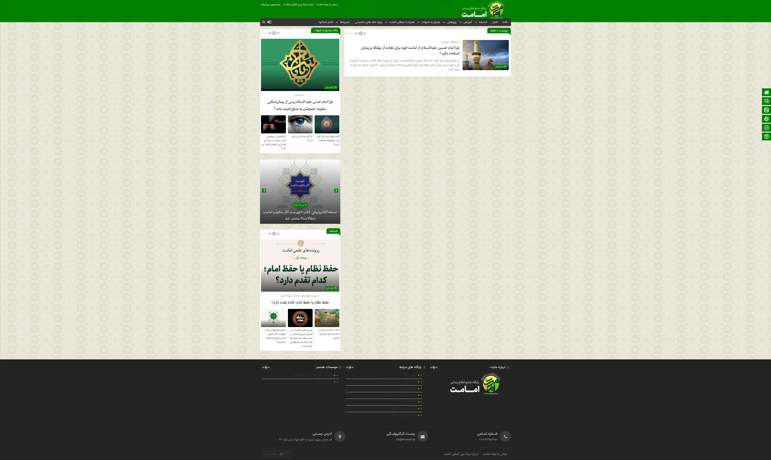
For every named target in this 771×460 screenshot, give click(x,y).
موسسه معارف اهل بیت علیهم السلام (312, 375)
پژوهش (452, 22)
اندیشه (483, 22)
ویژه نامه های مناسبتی (368, 22)
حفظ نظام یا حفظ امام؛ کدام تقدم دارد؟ (300, 302)
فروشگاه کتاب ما (407, 402)
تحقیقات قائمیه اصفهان (403, 408)
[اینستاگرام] (767, 128)
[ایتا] (767, 110)
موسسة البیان (325, 382)
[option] (300, 191)
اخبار (495, 22)
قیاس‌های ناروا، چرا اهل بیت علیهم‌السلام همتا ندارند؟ (328, 140)
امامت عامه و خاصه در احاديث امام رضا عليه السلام (328, 334)
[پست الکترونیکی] (767, 101)
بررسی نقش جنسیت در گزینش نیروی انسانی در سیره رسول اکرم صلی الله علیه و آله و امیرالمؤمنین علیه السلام (301, 338)
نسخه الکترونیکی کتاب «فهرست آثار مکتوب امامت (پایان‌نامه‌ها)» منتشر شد (275, 336)
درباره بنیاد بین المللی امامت (299, 4)
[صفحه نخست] (767, 93)
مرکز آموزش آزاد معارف (404, 415)
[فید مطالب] (288, 454)
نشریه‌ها (345, 22)
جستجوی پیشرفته (270, 4)
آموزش (467, 22)
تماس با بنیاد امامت (327, 4)
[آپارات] (767, 119)
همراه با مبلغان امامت (402, 22)
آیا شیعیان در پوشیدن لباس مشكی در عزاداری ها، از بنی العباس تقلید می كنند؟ (273, 142)
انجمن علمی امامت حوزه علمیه (399, 395)
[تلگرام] (767, 137)
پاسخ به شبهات (430, 22)
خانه (505, 22)
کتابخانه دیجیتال (407, 388)
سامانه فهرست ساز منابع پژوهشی (397, 382)
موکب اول (411, 375)
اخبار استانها (326, 22)
